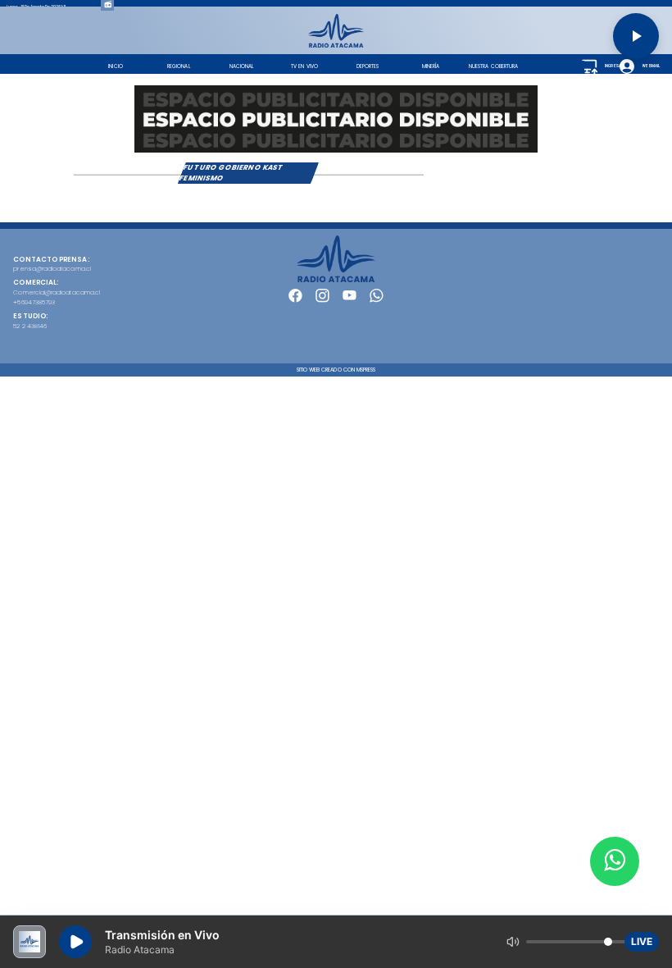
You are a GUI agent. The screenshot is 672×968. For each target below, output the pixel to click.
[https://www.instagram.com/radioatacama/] (322, 300)
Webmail (650, 66)
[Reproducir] (636, 36)
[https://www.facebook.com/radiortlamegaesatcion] (295, 300)
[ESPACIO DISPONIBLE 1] (336, 119)
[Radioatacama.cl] (336, 45)
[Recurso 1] (336, 280)
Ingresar (613, 66)
